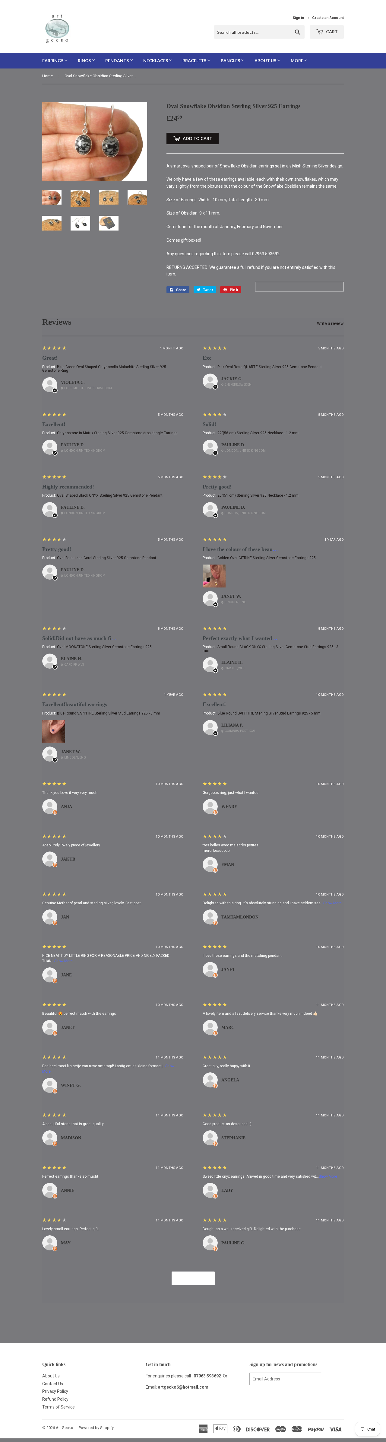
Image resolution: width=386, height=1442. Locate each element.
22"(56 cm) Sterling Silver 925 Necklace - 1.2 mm (258, 433)
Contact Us (52, 1383)
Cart (331, 31)
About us (266, 60)
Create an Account (328, 18)
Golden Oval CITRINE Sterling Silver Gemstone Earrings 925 (266, 558)
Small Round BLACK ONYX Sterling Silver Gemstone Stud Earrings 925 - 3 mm (270, 649)
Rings (85, 60)
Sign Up (332, 1379)
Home (47, 76)
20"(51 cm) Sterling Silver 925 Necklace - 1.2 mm (258, 495)
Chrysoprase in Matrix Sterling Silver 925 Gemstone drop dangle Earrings (117, 433)
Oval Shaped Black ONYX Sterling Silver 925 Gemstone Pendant (110, 495)
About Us (51, 1376)
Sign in (298, 18)
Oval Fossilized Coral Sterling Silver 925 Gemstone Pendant (106, 558)
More (297, 60)
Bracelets (194, 60)
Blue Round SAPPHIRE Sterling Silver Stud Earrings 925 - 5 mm (108, 713)
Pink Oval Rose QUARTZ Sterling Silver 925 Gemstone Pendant (269, 367)
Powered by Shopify (96, 1427)
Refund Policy (55, 1399)
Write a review (330, 323)
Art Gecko (64, 1427)
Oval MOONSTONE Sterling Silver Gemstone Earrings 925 (104, 647)
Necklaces (156, 60)
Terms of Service (58, 1407)
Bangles (231, 60)
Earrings (53, 60)
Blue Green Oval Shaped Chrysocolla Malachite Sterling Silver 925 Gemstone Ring (104, 369)
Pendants (117, 60)
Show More (332, 903)
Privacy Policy (55, 1391)
